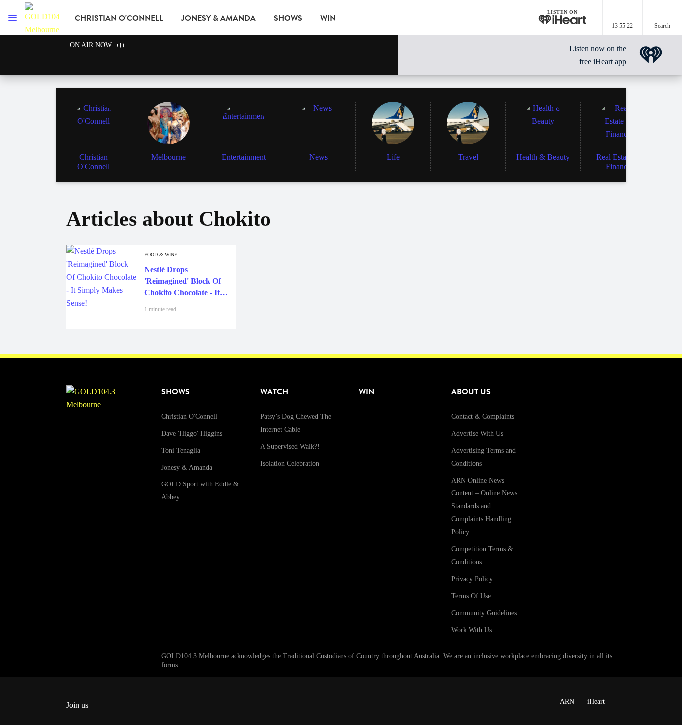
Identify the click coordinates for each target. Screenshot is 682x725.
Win (328, 18)
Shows (288, 18)
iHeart (596, 701)
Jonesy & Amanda (218, 18)
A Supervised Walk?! (290, 446)
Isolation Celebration (289, 463)
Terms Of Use (471, 596)
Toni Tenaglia (180, 450)
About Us (471, 392)
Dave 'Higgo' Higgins (191, 433)
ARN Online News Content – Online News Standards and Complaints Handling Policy (484, 506)
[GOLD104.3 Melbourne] (42, 17)
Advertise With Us (477, 433)
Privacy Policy (472, 579)
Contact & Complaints (482, 416)
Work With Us (471, 630)
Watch (274, 392)
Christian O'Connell (119, 18)
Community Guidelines (484, 613)
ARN (567, 701)
